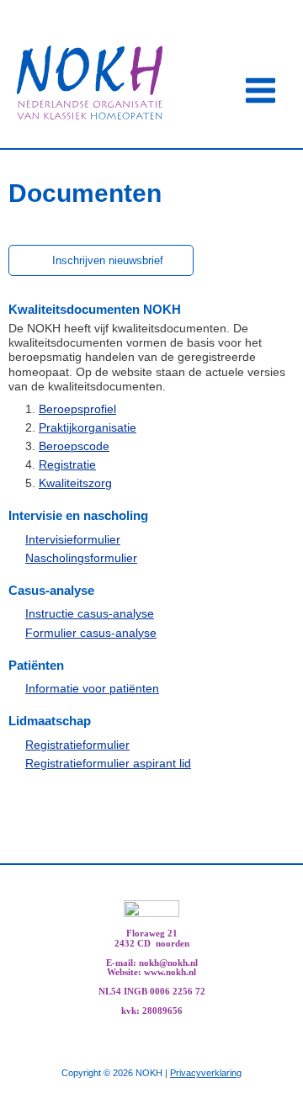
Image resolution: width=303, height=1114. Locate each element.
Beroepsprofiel (77, 409)
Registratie (67, 465)
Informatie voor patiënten (92, 688)
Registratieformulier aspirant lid (108, 763)
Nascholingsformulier (81, 558)
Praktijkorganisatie (87, 428)
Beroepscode (74, 446)
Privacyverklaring (206, 1073)
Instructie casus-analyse (89, 613)
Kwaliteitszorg (75, 483)
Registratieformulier (77, 745)
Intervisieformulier (72, 539)
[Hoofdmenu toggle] (261, 91)
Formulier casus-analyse (91, 633)
